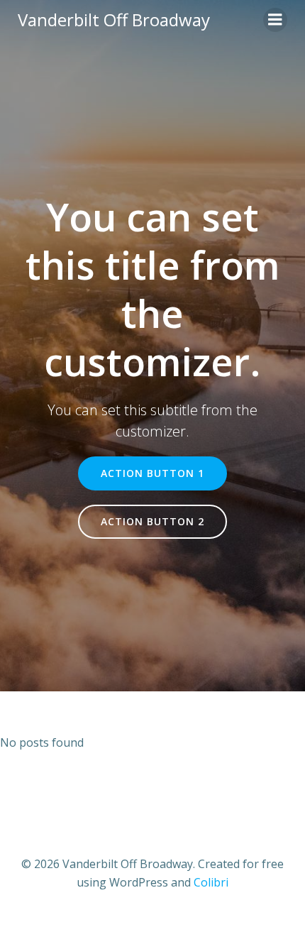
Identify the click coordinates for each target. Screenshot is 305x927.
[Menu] (275, 20)
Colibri (211, 882)
